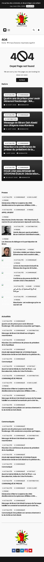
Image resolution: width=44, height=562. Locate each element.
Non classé (32, 197)
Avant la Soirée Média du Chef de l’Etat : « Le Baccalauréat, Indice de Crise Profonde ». (19, 370)
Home (4, 43)
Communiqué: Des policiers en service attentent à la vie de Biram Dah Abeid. (21, 514)
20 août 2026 (11, 105)
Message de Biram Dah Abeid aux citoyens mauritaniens (20, 124)
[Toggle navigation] (8, 29)
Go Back (22, 80)
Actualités (10, 95)
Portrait (31, 366)
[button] (34, 30)
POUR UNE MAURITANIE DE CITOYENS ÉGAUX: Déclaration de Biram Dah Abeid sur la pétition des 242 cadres (21, 175)
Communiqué (23, 95)
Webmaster (24, 105)
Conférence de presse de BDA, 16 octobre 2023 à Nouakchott (26, 279)
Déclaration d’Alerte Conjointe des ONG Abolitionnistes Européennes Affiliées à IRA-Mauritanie (19, 205)
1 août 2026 (10, 153)
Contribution (11, 119)
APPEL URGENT (7, 212)
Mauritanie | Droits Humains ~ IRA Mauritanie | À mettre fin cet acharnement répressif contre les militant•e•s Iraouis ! (20, 222)
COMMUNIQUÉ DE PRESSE (12, 378)
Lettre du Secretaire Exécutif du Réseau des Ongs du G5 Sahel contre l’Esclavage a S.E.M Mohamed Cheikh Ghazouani (25, 269)
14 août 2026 (11, 129)
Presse (6, 200)
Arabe (29, 286)
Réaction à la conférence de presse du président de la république (19, 149)
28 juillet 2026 (12, 177)
